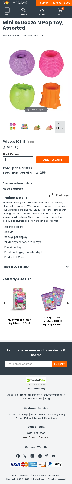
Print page (62, 195)
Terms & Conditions (45, 418)
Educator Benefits (54, 394)
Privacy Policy (23, 418)
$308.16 (27, 168)
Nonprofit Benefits (31, 394)
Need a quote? (13, 189)
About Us (12, 394)
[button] (42, 11)
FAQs (25, 414)
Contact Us (13, 414)
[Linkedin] (32, 455)
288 (43, 172)
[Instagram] (40, 456)
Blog (47, 398)
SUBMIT (59, 364)
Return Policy (38, 414)
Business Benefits (32, 398)
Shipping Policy (57, 414)
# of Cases (11, 154)
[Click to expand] (36, 78)
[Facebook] (18, 456)
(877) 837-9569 (61, 3)
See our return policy (17, 183)
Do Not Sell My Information (46, 475)
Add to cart (52, 160)
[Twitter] (25, 456)
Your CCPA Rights (21, 475)
